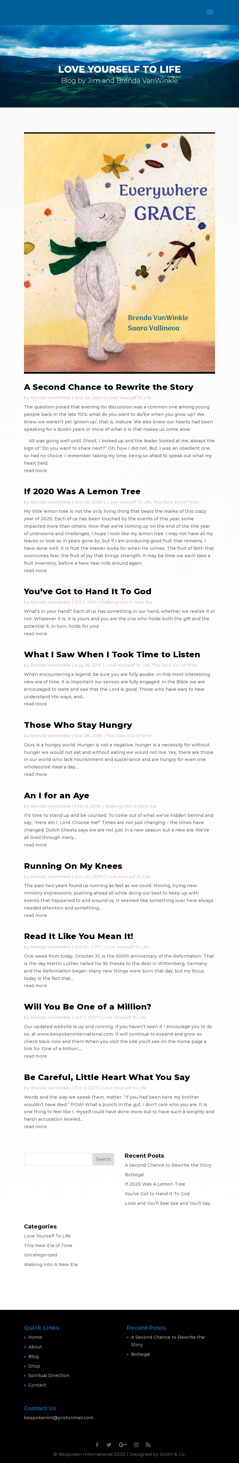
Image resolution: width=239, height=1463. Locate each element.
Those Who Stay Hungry (78, 725)
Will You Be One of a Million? (87, 1007)
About (35, 1347)
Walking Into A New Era (126, 602)
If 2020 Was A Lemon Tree (82, 491)
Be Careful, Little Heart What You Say (107, 1077)
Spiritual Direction (48, 1375)
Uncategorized (40, 1255)
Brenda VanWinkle (50, 397)
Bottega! (134, 1175)
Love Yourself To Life (129, 397)
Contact (37, 1385)
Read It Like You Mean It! (78, 936)
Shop (34, 1366)
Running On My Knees (73, 866)
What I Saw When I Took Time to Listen (112, 654)
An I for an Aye (56, 795)
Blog (33, 1356)
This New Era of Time (176, 502)
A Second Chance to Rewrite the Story (108, 387)
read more (35, 470)
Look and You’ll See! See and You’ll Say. (168, 1203)
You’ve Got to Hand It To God (88, 591)
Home (35, 1337)
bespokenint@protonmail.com (58, 1417)
